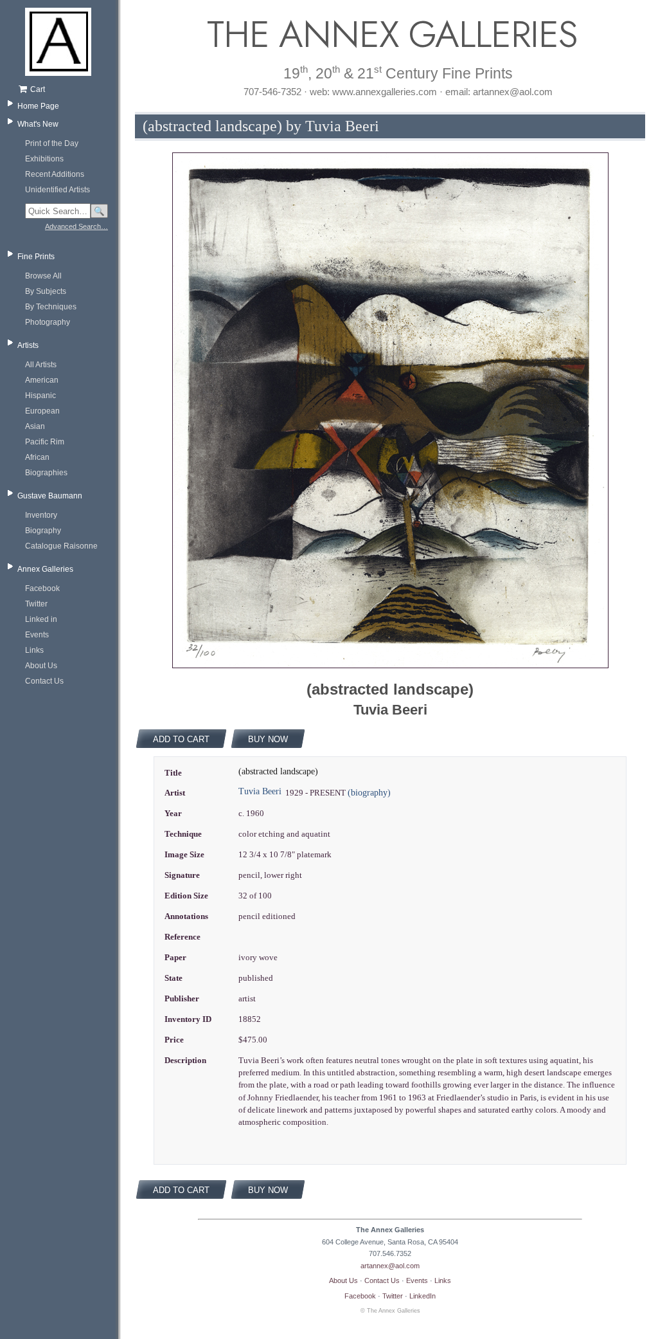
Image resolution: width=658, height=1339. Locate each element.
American (41, 380)
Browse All (43, 275)
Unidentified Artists (57, 189)
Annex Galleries (45, 569)
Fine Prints (36, 256)
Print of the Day (51, 143)
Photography (47, 322)
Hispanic (40, 395)
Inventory (41, 515)
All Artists (41, 364)
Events (37, 634)
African (37, 457)
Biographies (46, 472)
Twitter (36, 603)
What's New (37, 124)
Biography (43, 530)
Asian (35, 426)
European (42, 410)
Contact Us (44, 681)
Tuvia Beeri (259, 791)
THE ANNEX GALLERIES (390, 34)
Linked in (41, 619)
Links (34, 650)
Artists (28, 345)
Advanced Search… (76, 226)
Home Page (38, 106)
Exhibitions (44, 158)
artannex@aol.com (390, 1266)
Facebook (42, 588)
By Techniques (50, 306)
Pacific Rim (44, 441)
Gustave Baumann (49, 495)
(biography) (369, 792)
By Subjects (45, 291)
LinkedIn (422, 1296)
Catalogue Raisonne (61, 546)
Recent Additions (54, 174)
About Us (41, 665)
